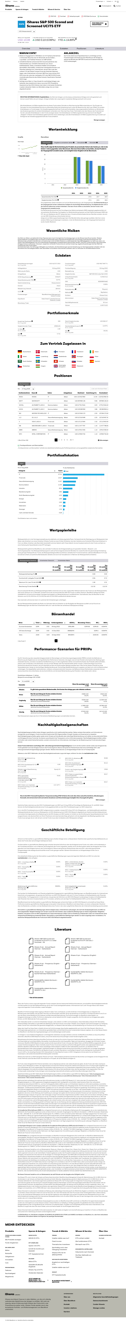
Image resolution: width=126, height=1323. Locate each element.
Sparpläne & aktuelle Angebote (36, 1266)
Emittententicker (24, 393)
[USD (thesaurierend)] (27, 31)
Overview (26, 49)
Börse (20, 622)
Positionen (81, 49)
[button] (114, 6)
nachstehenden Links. (91, 753)
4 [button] (64, 440)
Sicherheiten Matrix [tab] (64, 560)
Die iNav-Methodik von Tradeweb (83, 1256)
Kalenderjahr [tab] (47, 142)
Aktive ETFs (33, 1261)
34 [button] (71, 440)
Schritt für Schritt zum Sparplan (36, 1250)
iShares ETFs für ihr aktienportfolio (59, 1254)
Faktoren (8, 1270)
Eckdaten (64, 49)
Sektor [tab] (22, 463)
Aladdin (22, 1)
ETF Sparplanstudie (59, 1275)
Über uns (67, 1297)
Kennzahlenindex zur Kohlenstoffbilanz (29, 1075)
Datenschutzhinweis (100, 1301)
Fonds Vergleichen (11, 1243)
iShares (15, 1)
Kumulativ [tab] (93, 142)
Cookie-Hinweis (99, 1304)
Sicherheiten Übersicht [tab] (47, 560)
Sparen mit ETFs (34, 1246)
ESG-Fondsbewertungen (96, 1074)
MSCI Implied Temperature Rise (35, 1077)
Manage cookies (99, 1308)
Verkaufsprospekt (75, 16)
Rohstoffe (8, 1253)
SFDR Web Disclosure (89, 16)
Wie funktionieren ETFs (83, 1241)
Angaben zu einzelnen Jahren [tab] (63, 142)
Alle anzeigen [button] (104, 440)
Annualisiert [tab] (81, 142)
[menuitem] (8, 10)
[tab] (28, 147)
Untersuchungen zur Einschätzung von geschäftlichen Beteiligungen (61, 1075)
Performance (45, 49)
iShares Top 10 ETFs (36, 1270)
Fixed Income (56, 1241)
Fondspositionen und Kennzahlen (31, 445)
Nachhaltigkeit (10, 1273)
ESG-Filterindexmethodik (89, 1075)
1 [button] (56, 440)
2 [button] (58, 440)
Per (19, 389)
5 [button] (67, 440)
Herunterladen (104, 16)
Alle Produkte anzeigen (13, 1240)
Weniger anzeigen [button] (99, 120)
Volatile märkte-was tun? (60, 1238)
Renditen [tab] (45, 137)
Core (6, 1263)
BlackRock (7, 1)
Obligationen (9, 1256)
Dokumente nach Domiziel (84, 1252)
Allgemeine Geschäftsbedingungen (105, 1297)
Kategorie (22, 470)
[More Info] (76, 39)
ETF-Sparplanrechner (36, 1254)
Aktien (7, 1250)
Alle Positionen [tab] (24, 384)
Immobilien (9, 1260)
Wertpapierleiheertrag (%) (27, 574)
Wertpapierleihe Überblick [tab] (28, 560)
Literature (99, 49)
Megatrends (9, 1276)
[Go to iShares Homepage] (12, 5)
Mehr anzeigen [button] (100, 800)
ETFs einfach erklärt (82, 1238)
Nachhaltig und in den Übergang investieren (60, 1248)
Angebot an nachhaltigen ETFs (61, 1263)
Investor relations (70, 1308)
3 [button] (61, 440)
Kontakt (101, 1238)
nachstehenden (22, 858)
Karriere (67, 1312)
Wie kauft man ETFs (82, 1244)
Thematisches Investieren (61, 1244)
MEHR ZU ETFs (34, 1238)
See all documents (36, 997)
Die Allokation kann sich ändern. (27, 518)
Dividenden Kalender (36, 1273)
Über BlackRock (69, 1301)
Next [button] (72, 440)
